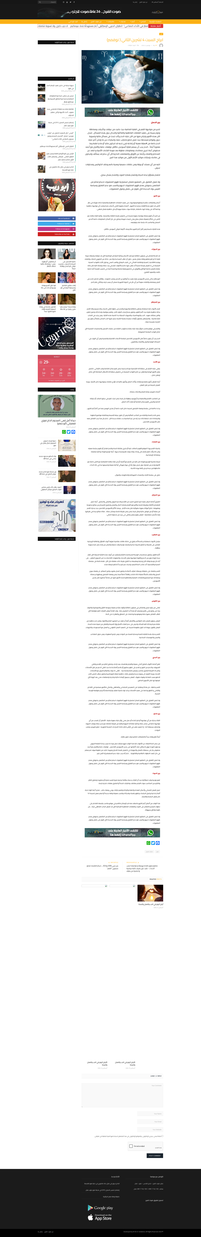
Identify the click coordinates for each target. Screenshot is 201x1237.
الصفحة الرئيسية (155, 21)
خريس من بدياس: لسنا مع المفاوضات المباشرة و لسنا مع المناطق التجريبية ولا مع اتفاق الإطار (61, 98)
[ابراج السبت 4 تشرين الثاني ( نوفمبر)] (122, 103)
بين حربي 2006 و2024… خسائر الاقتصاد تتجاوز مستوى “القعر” (102, 867)
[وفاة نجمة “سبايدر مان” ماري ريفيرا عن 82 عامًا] (67, 299)
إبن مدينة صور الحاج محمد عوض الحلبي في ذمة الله (47, 473)
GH (156, 45)
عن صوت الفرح (143, 2)
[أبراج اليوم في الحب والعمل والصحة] (150, 893)
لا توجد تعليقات (132, 45)
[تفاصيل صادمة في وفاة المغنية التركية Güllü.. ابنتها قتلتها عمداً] (47, 299)
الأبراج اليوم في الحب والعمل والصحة (125, 1064)
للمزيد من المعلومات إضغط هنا (57, 380)
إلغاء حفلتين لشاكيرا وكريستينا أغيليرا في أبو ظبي (68, 287)
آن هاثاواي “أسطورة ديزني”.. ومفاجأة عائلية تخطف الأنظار (48, 264)
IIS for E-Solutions (139, 1231)
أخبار (133, 21)
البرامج (143, 21)
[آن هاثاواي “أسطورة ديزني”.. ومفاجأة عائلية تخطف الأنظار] (47, 254)
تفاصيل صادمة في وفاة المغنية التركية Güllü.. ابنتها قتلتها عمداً (47, 309)
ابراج (157, 851)
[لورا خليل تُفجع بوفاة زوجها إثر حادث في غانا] (47, 277)
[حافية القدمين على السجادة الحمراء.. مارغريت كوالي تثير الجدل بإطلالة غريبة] (67, 254)
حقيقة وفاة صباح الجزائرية (111, 1196)
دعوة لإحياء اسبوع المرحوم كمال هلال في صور (48, 443)
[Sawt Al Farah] (157, 12)
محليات (123, 21)
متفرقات (111, 21)
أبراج (161, 34)
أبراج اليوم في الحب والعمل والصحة (151, 904)
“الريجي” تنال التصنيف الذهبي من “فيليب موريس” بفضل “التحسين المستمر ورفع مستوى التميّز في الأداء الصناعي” (60, 136)
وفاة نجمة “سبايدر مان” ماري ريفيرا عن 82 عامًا (68, 308)
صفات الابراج (149, 851)
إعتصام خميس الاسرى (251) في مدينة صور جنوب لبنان (102, 1190)
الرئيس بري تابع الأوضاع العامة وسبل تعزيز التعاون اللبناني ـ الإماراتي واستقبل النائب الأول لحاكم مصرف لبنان (60, 156)
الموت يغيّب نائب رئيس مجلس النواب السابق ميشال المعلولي (51, 488)
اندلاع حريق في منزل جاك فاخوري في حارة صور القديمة (101, 1183)
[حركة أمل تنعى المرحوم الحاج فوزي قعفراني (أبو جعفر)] (57, 406)
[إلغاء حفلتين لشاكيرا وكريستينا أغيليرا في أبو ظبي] (67, 277)
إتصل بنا (135, 2)
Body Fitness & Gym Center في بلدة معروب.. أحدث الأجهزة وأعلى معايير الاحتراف (60, 112)
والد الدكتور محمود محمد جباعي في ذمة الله (47, 457)
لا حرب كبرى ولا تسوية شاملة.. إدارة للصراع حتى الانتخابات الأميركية (87, 26)
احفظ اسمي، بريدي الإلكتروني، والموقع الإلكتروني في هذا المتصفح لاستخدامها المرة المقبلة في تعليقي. (127, 1136)
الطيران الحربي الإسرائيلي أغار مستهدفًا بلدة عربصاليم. (57, 146)
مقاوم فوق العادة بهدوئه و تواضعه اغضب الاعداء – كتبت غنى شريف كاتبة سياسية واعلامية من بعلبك (142, 868)
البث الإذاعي (73, 21)
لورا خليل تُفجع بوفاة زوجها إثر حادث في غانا (48, 286)
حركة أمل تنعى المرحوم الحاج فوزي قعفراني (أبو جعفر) (58, 422)
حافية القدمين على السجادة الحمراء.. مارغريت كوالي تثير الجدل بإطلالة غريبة (67, 265)
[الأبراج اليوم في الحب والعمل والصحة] (122, 972)
